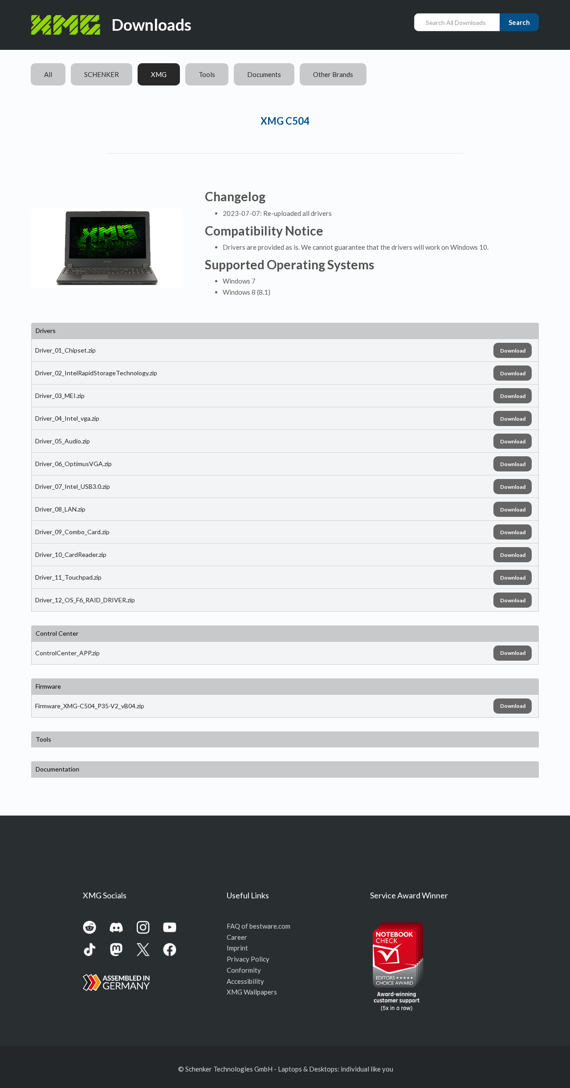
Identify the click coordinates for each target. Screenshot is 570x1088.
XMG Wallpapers (252, 992)
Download (512, 350)
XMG (159, 74)
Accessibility (245, 981)
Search (519, 22)
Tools (207, 74)
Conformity (244, 970)
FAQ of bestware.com (258, 926)
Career (237, 937)
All (48, 74)
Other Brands (333, 74)
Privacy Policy (248, 959)
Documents (264, 74)
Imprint (237, 948)
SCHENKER (101, 74)
